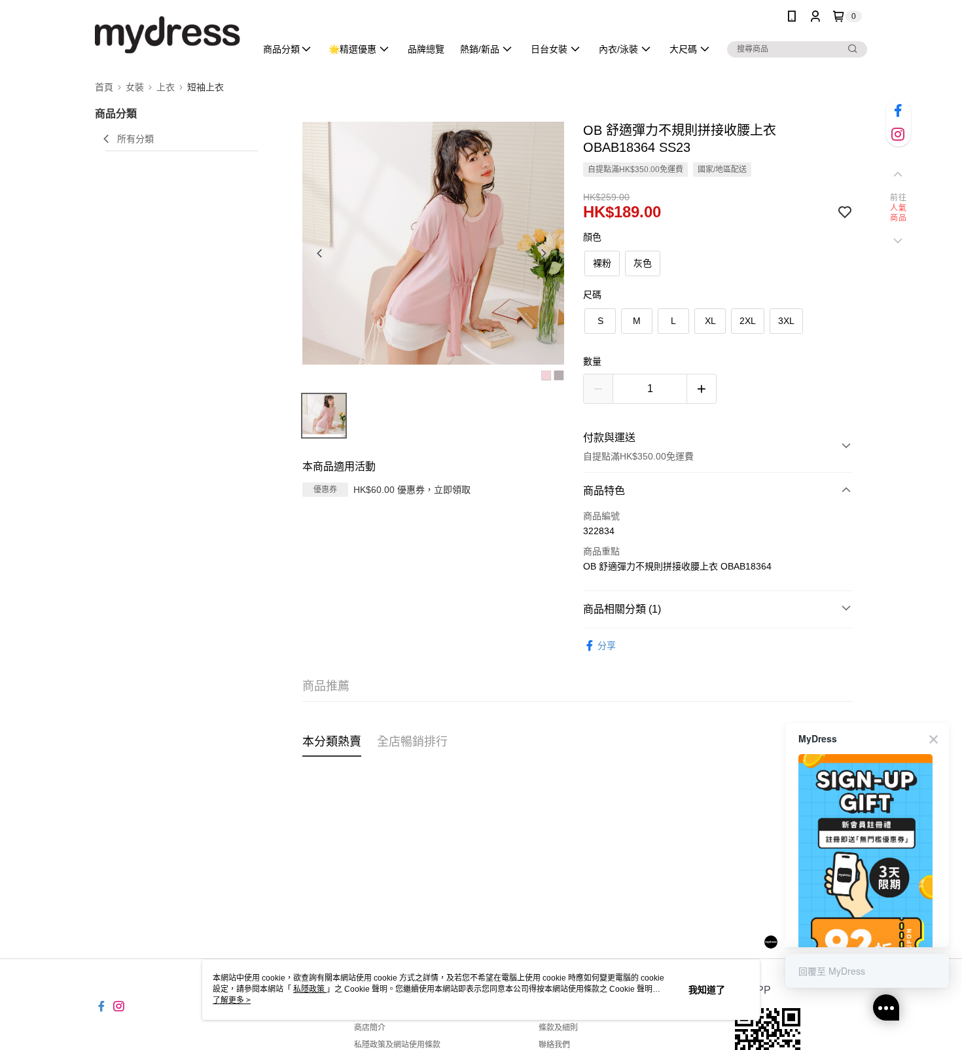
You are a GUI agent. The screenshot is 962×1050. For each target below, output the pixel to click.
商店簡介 (369, 1027)
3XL (786, 321)
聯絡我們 (554, 1044)
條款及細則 (558, 1027)
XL (710, 321)
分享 (606, 645)
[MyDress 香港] (167, 34)
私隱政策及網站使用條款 (397, 1044)
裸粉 (602, 263)
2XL (747, 321)
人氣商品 (898, 213)
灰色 (642, 263)
